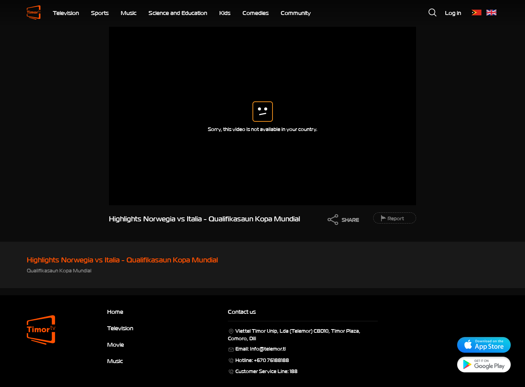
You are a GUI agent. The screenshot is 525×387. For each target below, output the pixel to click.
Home (115, 311)
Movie (115, 344)
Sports (100, 12)
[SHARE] (331, 221)
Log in (453, 12)
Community (296, 12)
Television (66, 12)
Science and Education (178, 12)
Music (128, 12)
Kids (224, 12)
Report (396, 218)
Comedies (255, 12)
